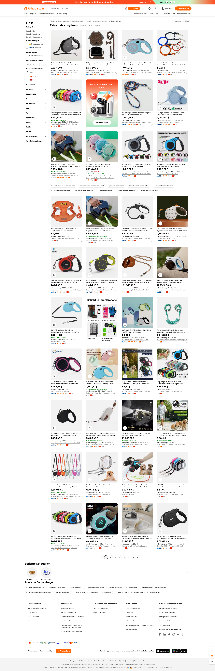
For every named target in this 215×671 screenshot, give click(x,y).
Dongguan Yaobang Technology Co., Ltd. (100, 178)
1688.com (82, 661)
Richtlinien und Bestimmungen (71, 631)
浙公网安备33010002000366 (144, 668)
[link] (212, 650)
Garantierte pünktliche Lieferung (72, 617)
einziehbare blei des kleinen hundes (40, 592)
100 (133, 557)
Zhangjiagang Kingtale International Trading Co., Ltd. (137, 72)
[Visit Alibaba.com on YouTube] (178, 634)
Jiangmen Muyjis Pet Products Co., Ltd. (135, 290)
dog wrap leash (138, 592)
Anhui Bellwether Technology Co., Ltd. (99, 240)
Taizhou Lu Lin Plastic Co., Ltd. (167, 174)
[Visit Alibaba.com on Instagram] (173, 634)
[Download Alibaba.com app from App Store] (163, 651)
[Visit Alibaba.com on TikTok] (182, 634)
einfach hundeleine (106, 190)
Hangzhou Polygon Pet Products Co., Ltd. (171, 122)
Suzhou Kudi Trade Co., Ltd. (166, 238)
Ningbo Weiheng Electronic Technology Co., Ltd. (172, 340)
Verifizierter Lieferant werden (169, 621)
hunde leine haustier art (36, 587)
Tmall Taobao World (94, 661)
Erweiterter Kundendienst (70, 621)
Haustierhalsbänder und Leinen (97, 21)
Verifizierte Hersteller (100, 608)
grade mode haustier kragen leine (64, 186)
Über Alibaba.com (34, 603)
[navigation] (36, 289)
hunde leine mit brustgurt (126, 190)
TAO (123, 661)
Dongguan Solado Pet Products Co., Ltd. (65, 175)
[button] (126, 8)
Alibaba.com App (147, 651)
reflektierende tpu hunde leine (139, 186)
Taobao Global (115, 661)
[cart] (156, 9)
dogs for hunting (155, 592)
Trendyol (129, 661)
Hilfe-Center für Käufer (134, 608)
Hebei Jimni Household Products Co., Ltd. (100, 393)
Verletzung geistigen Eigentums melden (140, 625)
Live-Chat (129, 612)
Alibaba (52, 21)
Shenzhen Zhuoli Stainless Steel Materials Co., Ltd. (172, 72)
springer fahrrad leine (117, 186)
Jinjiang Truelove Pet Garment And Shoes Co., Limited (66, 496)
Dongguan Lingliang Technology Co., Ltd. (171, 391)
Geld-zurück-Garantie (68, 612)
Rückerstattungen (132, 621)
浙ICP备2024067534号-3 (164, 668)
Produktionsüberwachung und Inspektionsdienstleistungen (71, 626)
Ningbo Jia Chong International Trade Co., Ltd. (66, 290)
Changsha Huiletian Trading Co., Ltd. (134, 546)
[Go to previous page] (102, 557)
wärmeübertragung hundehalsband (92, 186)
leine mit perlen (76, 587)
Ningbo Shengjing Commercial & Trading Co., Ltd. (137, 238)
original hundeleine (116, 587)
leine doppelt (133, 587)
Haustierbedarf (63, 21)
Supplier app (104, 651)
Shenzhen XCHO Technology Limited (63, 72)
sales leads (107, 592)
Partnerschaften (164, 625)
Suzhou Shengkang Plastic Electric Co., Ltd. (101, 290)
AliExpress (73, 661)
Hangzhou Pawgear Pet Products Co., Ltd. (65, 238)
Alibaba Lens (32, 651)
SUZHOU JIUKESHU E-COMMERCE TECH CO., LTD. (137, 174)
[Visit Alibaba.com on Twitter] (169, 634)
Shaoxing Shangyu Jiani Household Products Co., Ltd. (102, 494)
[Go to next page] (137, 557)
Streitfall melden (132, 617)
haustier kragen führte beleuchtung (154, 587)
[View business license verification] (128, 668)
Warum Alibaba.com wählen (37, 608)
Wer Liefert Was (140, 661)
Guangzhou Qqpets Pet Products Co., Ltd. (100, 546)
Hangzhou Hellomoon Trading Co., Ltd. (64, 124)
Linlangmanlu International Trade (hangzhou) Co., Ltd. (172, 290)
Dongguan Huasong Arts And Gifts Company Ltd (102, 72)
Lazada (105, 661)
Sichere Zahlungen (67, 608)
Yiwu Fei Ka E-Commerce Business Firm (171, 445)
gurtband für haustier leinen (165, 186)
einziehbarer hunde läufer (62, 190)
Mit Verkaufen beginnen (167, 612)
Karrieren (31, 621)
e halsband (94, 592)
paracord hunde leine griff (149, 190)
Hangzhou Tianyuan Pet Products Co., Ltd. (65, 443)
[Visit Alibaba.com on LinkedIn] (164, 634)
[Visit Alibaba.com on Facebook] (160, 634)
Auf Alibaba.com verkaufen (168, 608)
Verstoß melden (131, 629)
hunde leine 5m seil (63, 592)
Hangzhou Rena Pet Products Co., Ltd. (135, 340)
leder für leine (80, 592)
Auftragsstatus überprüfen (168, 617)
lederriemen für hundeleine (85, 190)
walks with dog (122, 592)
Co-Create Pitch (33, 612)
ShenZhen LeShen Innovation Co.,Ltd (134, 445)
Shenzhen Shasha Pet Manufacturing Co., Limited (172, 494)
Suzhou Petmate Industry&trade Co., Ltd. (100, 445)
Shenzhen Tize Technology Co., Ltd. (63, 391)
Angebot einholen (99, 612)
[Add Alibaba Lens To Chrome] (63, 651)
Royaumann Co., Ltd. (58, 341)
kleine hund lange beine (57, 587)
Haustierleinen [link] (116, 21)
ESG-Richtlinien (33, 617)
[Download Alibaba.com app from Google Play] (179, 651)
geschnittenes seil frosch (96, 587)
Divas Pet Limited (128, 494)
